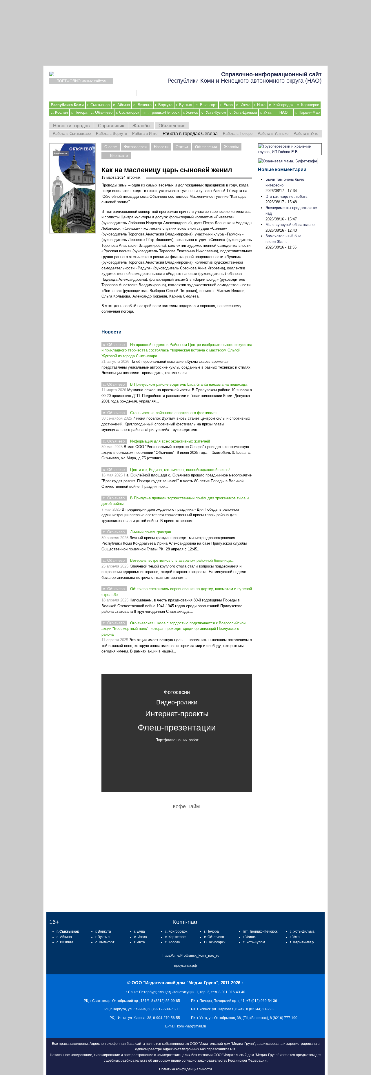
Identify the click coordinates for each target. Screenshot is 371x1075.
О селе (110, 147)
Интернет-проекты (177, 713)
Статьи (182, 147)
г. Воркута (163, 105)
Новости (161, 147)
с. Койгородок (281, 105)
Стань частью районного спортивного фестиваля (173, 413)
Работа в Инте (144, 133)
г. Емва (226, 105)
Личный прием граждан (150, 532)
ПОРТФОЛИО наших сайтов (81, 81)
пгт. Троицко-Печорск (161, 112)
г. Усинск (190, 112)
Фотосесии (177, 692)
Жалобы (141, 125)
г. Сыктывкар (98, 105)
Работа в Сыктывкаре (72, 133)
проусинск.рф (185, 966)
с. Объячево (101, 112)
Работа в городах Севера (190, 133)
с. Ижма (243, 105)
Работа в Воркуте (111, 133)
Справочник (111, 125)
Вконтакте (119, 155)
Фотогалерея (135, 147)
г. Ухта (265, 112)
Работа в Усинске (273, 133)
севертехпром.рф (185, 33)
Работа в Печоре (237, 133)
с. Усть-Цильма (243, 112)
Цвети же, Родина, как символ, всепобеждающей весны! (180, 469)
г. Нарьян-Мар (307, 112)
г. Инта (259, 105)
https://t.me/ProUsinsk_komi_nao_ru (191, 955)
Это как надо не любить (286, 196)
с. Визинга (142, 105)
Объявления (172, 125)
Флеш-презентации (177, 727)
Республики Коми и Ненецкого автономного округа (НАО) (245, 77)
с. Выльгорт (206, 105)
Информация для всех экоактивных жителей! (170, 441)
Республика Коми (67, 105)
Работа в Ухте (306, 133)
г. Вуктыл (184, 105)
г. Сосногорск (127, 112)
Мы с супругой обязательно (289, 224)
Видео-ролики (176, 702)
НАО (283, 112)
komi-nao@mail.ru (191, 1026)
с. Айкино (121, 105)
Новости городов (71, 125)
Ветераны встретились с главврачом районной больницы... (182, 560)
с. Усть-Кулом (213, 112)
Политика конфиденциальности (185, 1069)
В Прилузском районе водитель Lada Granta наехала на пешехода (188, 384)
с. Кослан (59, 112)
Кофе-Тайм (186, 806)
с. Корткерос (308, 105)
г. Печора (79, 112)
